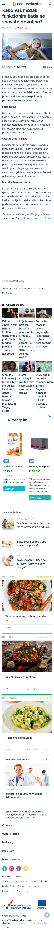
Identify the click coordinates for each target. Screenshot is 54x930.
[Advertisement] (27, 253)
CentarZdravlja (27, 4)
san (15, 288)
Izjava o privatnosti (12, 859)
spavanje (7, 288)
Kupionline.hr (8, 891)
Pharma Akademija (38, 881)
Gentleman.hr (21, 881)
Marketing (7, 842)
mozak (23, 288)
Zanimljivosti (20, 67)
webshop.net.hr (36, 886)
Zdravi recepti (23, 891)
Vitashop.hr (7, 881)
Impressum (8, 850)
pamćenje (7, 293)
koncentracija (36, 288)
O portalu (7, 825)
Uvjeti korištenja (10, 833)
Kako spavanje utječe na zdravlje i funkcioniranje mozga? (31, 563)
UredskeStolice (9, 886)
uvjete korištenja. (26, 817)
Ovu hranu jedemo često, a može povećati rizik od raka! (33, 525)
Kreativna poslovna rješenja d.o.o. (33, 923)
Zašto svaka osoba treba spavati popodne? (31, 543)
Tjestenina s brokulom (18, 737)
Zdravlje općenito (25, 519)
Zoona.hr (22, 886)
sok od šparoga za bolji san (35, 218)
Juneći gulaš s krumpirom (20, 677)
